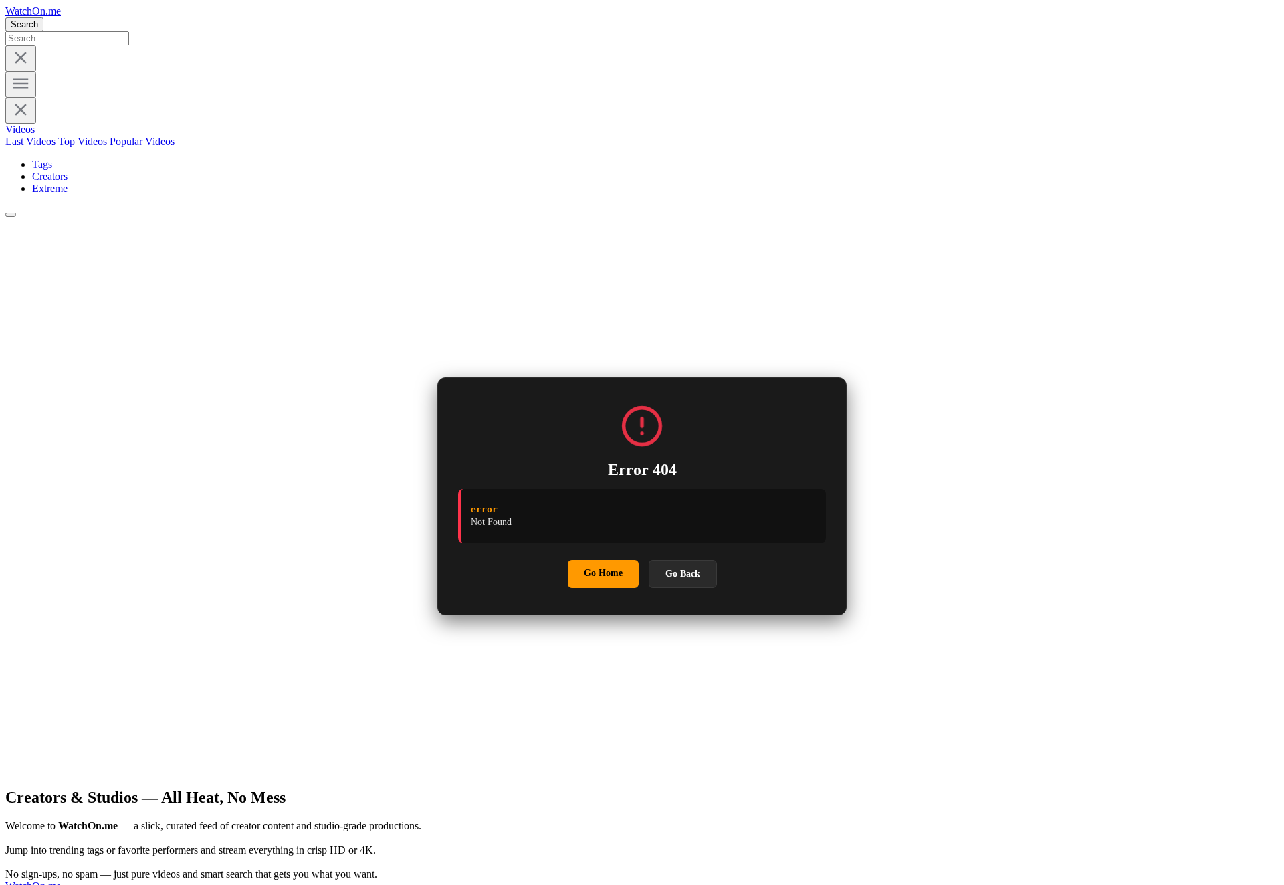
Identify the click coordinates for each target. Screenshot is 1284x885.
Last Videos (30, 141)
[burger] (20, 85)
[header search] (10, 215)
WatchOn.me (33, 11)
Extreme (50, 188)
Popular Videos (142, 141)
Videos (20, 129)
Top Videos (82, 141)
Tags (42, 164)
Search (24, 24)
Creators (50, 176)
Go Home (603, 573)
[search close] (20, 58)
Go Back (682, 574)
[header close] (20, 111)
